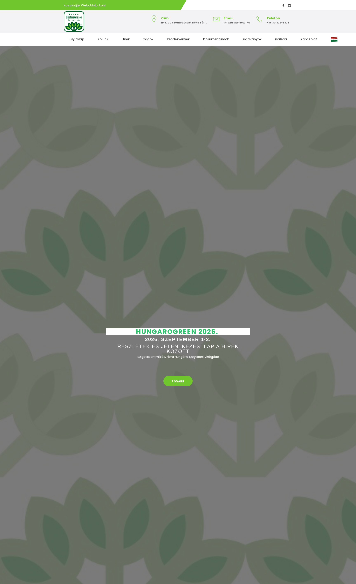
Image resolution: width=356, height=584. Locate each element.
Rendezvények (178, 39)
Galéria (281, 39)
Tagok (148, 39)
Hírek (126, 39)
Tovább (178, 381)
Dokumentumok (216, 39)
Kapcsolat (309, 39)
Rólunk (103, 39)
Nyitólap (77, 39)
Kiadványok (251, 39)
